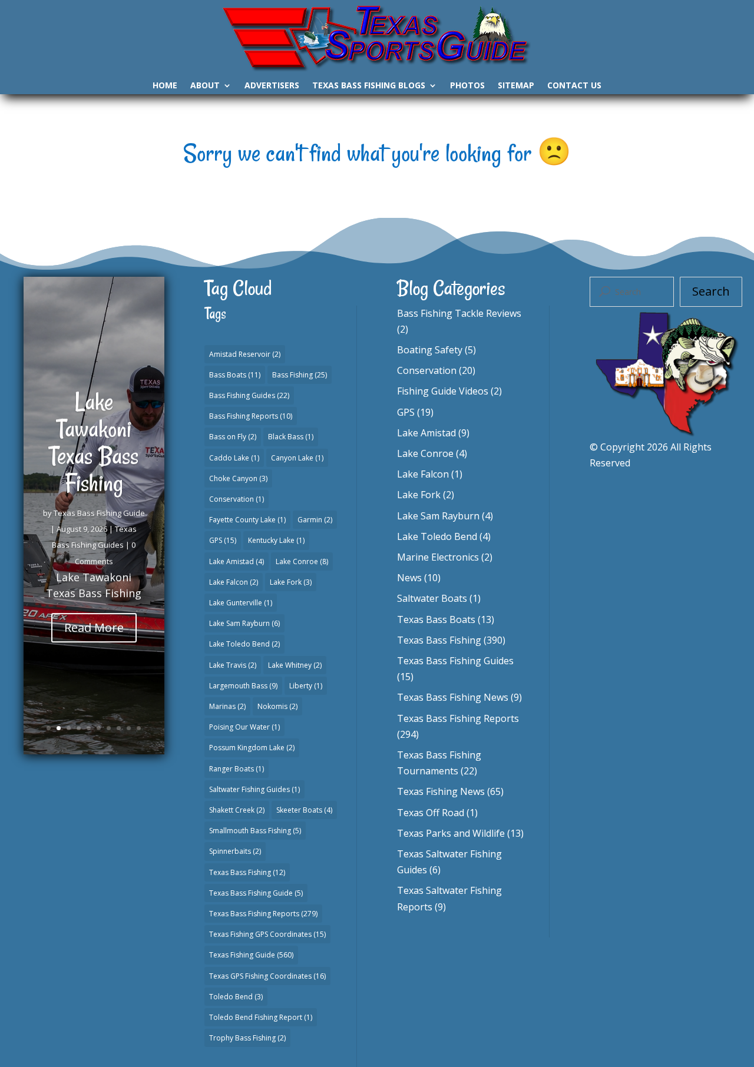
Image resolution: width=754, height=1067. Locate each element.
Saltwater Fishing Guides (254, 789)
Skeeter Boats (304, 810)
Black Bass (290, 437)
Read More (94, 627)
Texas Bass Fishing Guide (99, 513)
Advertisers (271, 86)
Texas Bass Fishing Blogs (368, 86)
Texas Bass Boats (436, 619)
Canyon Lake (297, 458)
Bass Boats (234, 375)
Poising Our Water (244, 727)
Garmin (314, 520)
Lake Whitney (295, 665)
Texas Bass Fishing (247, 872)
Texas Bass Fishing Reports (263, 914)
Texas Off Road (430, 812)
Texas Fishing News (441, 791)
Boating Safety (429, 349)
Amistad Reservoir (244, 354)
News (409, 577)
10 (139, 728)
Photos (467, 86)
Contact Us (574, 86)
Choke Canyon (238, 478)
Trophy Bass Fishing (247, 1038)
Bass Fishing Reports (250, 416)
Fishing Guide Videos (442, 391)
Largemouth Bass (243, 686)
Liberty (305, 686)
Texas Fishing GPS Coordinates (267, 934)
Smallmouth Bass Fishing (255, 831)
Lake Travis (232, 665)
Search (711, 291)
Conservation (236, 499)
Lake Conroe (302, 561)
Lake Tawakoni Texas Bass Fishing (93, 442)
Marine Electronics (438, 557)
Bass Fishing (299, 375)
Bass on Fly (232, 437)
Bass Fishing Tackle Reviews (459, 313)
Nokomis (277, 706)
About (205, 86)
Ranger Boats (236, 769)
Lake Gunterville (240, 603)
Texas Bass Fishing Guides (455, 660)
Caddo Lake (234, 458)
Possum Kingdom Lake (252, 748)
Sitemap (516, 86)
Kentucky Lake (276, 540)
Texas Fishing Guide (251, 955)
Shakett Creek (236, 810)
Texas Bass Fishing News (452, 697)
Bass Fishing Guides (249, 395)
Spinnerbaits (235, 851)
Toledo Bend (236, 997)
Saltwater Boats (432, 598)
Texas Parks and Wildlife (451, 833)
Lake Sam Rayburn (244, 623)
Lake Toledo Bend (244, 644)
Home (165, 86)
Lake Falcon (233, 582)
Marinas (227, 706)
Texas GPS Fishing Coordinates (267, 976)
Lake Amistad (236, 561)
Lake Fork (291, 582)
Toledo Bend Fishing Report (260, 1017)
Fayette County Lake (247, 520)
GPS (222, 540)
